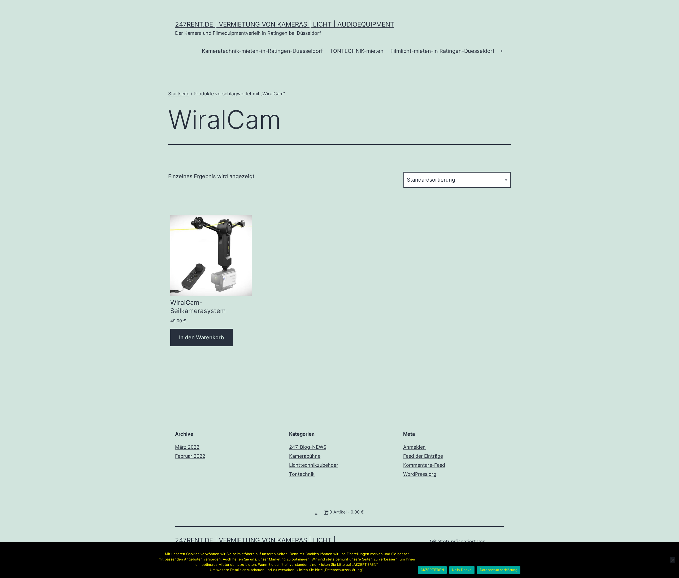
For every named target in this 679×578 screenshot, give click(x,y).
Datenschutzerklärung (499, 570)
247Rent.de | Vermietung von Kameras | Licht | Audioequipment (284, 24)
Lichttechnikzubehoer (313, 465)
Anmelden (414, 447)
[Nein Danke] (672, 560)
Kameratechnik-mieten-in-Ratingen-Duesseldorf (262, 51)
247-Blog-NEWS (307, 447)
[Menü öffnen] (501, 51)
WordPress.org (419, 474)
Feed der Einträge (423, 456)
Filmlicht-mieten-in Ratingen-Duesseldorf (442, 51)
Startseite (178, 93)
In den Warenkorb (201, 337)
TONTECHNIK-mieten (357, 51)
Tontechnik (302, 474)
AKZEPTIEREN (432, 570)
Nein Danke (462, 570)
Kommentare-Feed (424, 465)
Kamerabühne (304, 456)
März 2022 (187, 447)
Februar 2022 (190, 456)
